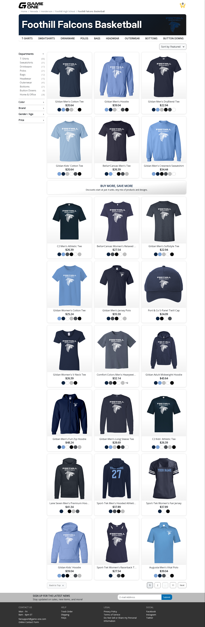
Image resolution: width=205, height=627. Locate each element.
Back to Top (56, 585)
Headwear (112, 38)
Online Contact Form (29, 622)
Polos (84, 38)
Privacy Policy (110, 611)
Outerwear (132, 38)
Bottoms (151, 38)
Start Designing (69, 93)
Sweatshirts (46, 38)
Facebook (151, 611)
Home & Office (32, 94)
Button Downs (173, 38)
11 (173, 585)
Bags (97, 38)
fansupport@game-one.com (32, 619)
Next (182, 585)
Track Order (67, 611)
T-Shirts (27, 38)
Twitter (149, 617)
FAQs (63, 617)
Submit (166, 597)
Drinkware (68, 38)
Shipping (65, 614)
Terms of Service (112, 614)
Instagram (151, 614)
